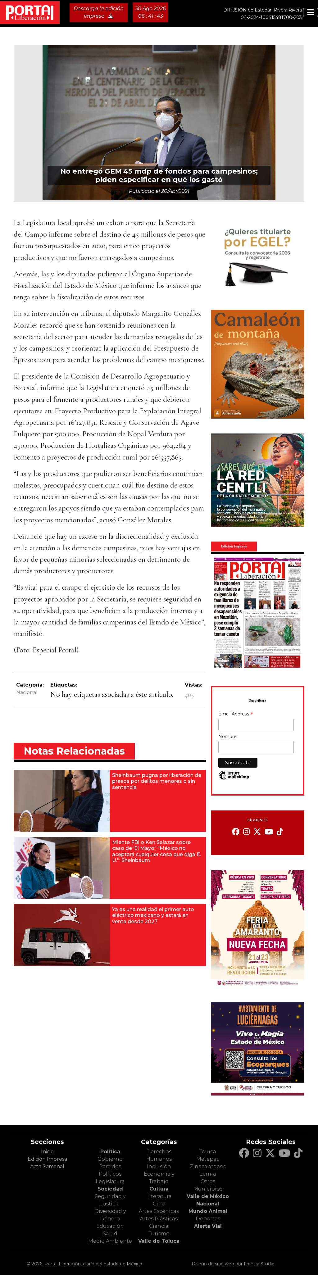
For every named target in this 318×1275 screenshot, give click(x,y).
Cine (159, 1204)
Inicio (47, 1152)
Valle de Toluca (158, 1241)
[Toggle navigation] (310, 12)
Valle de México (208, 1196)
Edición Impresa (47, 1159)
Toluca (207, 1152)
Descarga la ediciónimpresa (99, 12)
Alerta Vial (208, 1226)
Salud (110, 1233)
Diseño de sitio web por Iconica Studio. (233, 1264)
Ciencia (159, 1226)
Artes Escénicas (159, 1211)
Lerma (207, 1174)
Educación (110, 1226)
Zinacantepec (208, 1166)
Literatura (159, 1196)
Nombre (227, 736)
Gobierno (110, 1159)
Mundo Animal (208, 1211)
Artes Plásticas (159, 1219)
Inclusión (159, 1166)
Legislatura (110, 1181)
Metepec (207, 1159)
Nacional (27, 692)
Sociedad (110, 1189)
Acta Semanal (47, 1166)
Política (110, 1152)
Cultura (159, 1189)
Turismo (159, 1233)
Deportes (208, 1219)
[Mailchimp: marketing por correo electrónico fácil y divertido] (233, 778)
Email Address (235, 714)
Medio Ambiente (110, 1241)
